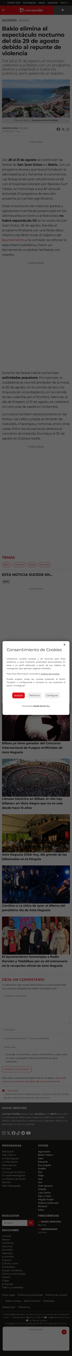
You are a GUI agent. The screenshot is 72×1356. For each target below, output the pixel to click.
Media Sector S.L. (41, 706)
